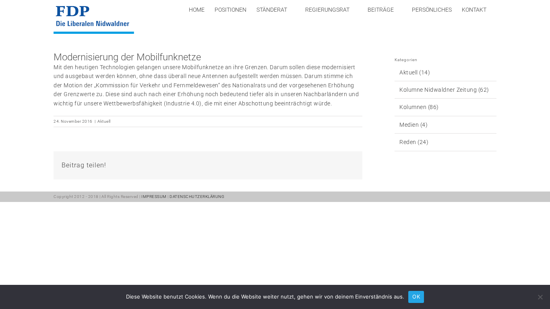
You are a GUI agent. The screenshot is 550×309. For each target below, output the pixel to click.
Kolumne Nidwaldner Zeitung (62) (444, 90)
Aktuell (104, 121)
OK (416, 296)
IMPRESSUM (154, 196)
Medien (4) (413, 125)
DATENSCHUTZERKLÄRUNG (197, 196)
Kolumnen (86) (419, 107)
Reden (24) (413, 142)
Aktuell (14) (414, 72)
